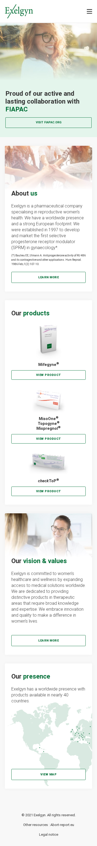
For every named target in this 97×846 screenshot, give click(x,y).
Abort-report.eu (62, 825)
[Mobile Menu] (89, 11)
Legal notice (48, 834)
